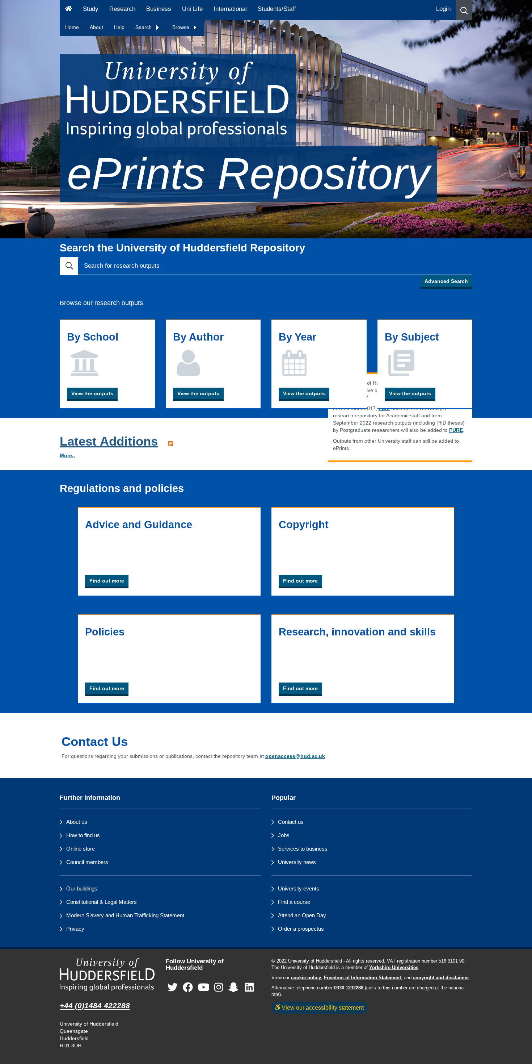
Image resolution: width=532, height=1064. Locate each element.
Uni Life (192, 8)
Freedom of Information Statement (362, 977)
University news (297, 862)
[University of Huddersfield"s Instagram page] (218, 987)
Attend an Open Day (302, 915)
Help (119, 27)
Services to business (303, 849)
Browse (181, 27)
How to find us (83, 835)
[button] (464, 10)
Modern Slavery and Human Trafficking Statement (125, 915)
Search (144, 27)
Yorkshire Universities (393, 967)
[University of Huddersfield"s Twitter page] (173, 987)
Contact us (291, 822)
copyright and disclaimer (441, 977)
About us (76, 822)
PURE (456, 430)
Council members (87, 862)
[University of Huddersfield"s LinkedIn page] (249, 987)
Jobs (284, 835)
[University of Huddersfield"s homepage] (107, 974)
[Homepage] (68, 10)
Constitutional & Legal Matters (101, 902)
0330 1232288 (348, 987)
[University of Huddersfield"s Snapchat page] (234, 987)
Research (122, 8)
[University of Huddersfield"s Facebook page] (188, 987)
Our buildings (81, 888)
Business (158, 8)
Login (443, 8)
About (96, 27)
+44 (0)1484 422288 (95, 1005)
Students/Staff (277, 8)
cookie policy (306, 977)
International (230, 8)
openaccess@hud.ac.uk (295, 756)
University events (298, 888)
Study (90, 8)
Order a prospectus (301, 929)
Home (72, 27)
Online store (80, 849)
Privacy (75, 929)
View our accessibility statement (322, 1007)
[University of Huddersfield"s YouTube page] (204, 987)
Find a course (294, 902)
